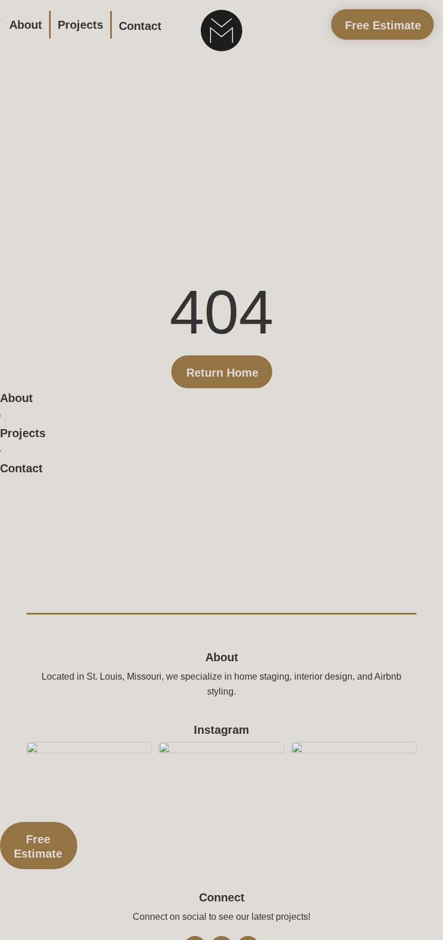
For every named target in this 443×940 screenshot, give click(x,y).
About (25, 24)
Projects (80, 24)
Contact (140, 26)
